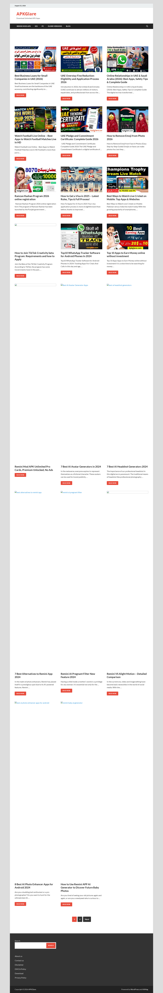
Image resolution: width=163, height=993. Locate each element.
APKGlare (26, 14)
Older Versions (55, 26)
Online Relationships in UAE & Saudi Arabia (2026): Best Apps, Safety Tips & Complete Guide (127, 79)
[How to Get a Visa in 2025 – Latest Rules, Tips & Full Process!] (81, 179)
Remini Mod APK (24, 26)
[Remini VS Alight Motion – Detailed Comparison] (127, 580)
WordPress (135, 989)
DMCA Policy (20, 969)
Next (87, 919)
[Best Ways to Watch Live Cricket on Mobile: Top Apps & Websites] (127, 179)
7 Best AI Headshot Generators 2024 (127, 466)
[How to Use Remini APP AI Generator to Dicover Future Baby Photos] (81, 791)
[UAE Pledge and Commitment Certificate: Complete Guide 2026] (81, 119)
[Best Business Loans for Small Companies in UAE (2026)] (35, 59)
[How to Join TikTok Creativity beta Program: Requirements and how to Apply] (35, 236)
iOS (36, 26)
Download (19, 973)
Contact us (19, 960)
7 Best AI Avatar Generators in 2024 (81, 466)
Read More (19, 94)
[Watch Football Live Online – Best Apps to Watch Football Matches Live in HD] (35, 119)
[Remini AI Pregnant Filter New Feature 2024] (81, 580)
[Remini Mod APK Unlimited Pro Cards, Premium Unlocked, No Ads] (35, 373)
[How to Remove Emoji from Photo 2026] (127, 119)
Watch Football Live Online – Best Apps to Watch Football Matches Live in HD (35, 139)
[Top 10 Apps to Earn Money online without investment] (127, 236)
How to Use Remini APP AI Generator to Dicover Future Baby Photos (80, 887)
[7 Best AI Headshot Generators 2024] (127, 373)
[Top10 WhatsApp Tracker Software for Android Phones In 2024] (81, 236)
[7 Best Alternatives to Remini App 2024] (35, 580)
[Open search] (147, 26)
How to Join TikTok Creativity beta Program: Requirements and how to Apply (35, 256)
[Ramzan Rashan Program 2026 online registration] (35, 179)
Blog (68, 26)
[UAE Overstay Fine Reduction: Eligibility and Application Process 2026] (81, 59)
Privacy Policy (20, 978)
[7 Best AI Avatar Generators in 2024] (81, 373)
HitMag (145, 989)
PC (43, 26)
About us (18, 956)
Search (17, 941)
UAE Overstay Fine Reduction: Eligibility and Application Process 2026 (80, 79)
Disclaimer (19, 965)
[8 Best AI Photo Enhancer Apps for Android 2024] (35, 791)
